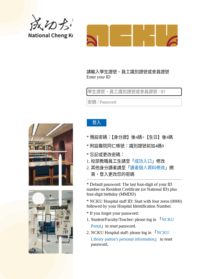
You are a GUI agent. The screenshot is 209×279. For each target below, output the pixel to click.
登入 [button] (96, 122)
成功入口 (143, 161)
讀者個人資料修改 (147, 167)
